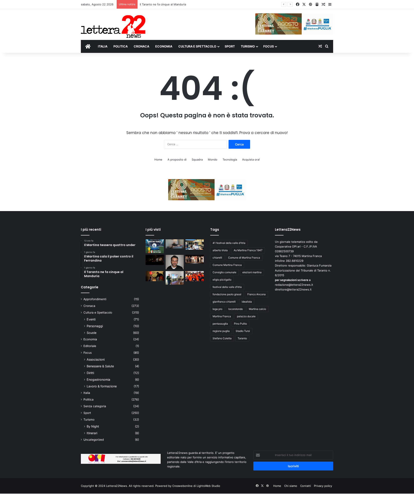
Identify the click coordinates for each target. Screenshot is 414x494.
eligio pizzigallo (222, 279)
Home (158, 159)
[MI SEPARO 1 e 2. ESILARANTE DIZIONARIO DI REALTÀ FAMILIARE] (194, 259)
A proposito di (177, 159)
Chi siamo (290, 486)
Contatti (305, 486)
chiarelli (217, 257)
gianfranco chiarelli (224, 301)
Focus (87, 352)
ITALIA (102, 46)
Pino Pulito (240, 323)
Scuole (91, 333)
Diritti (90, 373)
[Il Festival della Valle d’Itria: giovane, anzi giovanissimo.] (155, 276)
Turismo (88, 419)
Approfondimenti (94, 299)
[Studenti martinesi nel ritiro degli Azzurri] (194, 244)
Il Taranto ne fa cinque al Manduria (163, 4)
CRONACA (141, 46)
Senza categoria (94, 406)
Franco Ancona (256, 294)
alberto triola (220, 250)
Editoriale (89, 346)
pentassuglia (220, 323)
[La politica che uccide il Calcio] (175, 243)
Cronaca (89, 306)
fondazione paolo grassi (227, 294)
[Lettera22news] (113, 23)
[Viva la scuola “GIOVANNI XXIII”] (194, 276)
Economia (90, 339)
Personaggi (95, 326)
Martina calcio (257, 309)
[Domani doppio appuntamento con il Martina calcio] (155, 246)
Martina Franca (222, 316)
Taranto (242, 338)
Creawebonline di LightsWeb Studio (196, 486)
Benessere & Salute (100, 366)
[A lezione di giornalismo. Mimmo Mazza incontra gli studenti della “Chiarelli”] (175, 278)
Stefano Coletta (222, 338)
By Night (93, 426)
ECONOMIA (163, 46)
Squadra (197, 159)
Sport (87, 413)
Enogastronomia (98, 379)
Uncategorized (93, 439)
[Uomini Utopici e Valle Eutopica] (155, 260)
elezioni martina (252, 272)
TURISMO (248, 46)
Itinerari (92, 433)
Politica (88, 399)
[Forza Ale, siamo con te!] (175, 262)
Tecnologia (230, 159)
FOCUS (268, 46)
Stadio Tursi (243, 331)
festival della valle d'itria (227, 287)
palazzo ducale (246, 316)
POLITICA (120, 46)
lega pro (217, 309)
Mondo (212, 159)
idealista (247, 301)
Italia (86, 393)
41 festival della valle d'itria (229, 243)
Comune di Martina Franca (244, 257)
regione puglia (221, 331)
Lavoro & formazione (102, 386)
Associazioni (96, 359)
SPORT (230, 46)
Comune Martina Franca (227, 265)
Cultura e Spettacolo (97, 312)
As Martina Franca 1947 (248, 250)
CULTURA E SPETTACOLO (197, 46)
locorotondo (235, 309)
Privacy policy (323, 486)
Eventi (91, 319)
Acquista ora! (251, 159)
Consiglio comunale (224, 272)
